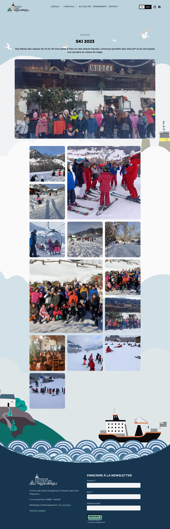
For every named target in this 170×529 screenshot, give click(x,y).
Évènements (100, 6)
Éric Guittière (65, 505)
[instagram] (154, 7)
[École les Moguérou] (18, 7)
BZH (148, 7)
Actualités (85, 6)
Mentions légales (37, 511)
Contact (113, 6)
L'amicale (69, 6)
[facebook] (159, 7)
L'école (55, 6)
